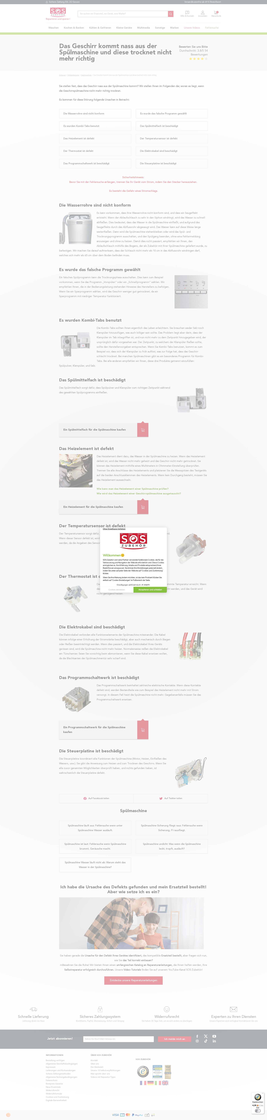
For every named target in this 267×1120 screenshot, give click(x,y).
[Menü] (262, 1094)
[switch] (258, 1111)
